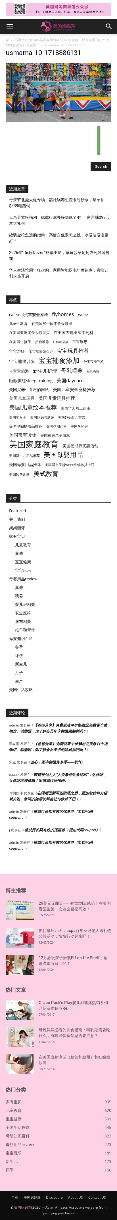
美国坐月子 (17, 417)
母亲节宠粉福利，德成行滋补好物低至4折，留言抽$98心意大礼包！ (59, 220)
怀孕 (19, 655)
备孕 (19, 647)
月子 (19, 672)
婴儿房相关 (25, 604)
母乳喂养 (72, 370)
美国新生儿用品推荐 (24, 455)
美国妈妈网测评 (42, 417)
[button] (10, 26)
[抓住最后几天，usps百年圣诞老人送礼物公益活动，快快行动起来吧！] (20, 938)
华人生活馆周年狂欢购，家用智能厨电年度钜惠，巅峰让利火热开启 (58, 273)
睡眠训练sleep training (31, 380)
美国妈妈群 (32, 1197)
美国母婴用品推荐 (25, 464)
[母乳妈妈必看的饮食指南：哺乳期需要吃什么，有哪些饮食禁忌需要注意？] (20, 1037)
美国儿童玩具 (22, 398)
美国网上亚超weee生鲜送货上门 (69, 465)
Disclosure (54, 1197)
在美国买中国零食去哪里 (52, 323)
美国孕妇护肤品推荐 (25, 426)
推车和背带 (25, 630)
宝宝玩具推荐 (73, 351)
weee (83, 314)
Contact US (97, 1197)
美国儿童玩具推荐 (57, 398)
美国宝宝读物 (22, 435)
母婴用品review (23, 578)
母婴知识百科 (21, 638)
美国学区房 (79, 426)
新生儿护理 (45, 371)
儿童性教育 (18, 323)
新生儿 (21, 664)
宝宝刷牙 (79, 341)
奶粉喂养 (42, 342)
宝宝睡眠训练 (22, 361)
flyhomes (63, 314)
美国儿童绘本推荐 (33, 407)
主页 (14, 1197)
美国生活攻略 (21, 689)
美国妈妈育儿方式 (71, 417)
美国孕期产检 (56, 426)
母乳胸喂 (93, 371)
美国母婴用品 (63, 454)
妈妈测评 (17, 527)
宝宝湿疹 (17, 351)
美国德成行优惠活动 (80, 445)
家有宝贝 (17, 536)
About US (75, 1197)
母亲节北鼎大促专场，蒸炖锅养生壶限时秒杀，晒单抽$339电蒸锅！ (57, 203)
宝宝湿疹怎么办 (41, 351)
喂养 (19, 596)
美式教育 (46, 473)
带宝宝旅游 (19, 371)
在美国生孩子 (20, 341)
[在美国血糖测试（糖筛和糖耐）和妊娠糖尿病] (20, 1064)
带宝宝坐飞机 (93, 362)
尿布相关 (23, 621)
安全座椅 (23, 613)
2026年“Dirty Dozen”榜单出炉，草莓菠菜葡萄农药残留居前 (59, 255)
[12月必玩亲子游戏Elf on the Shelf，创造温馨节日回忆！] (20, 965)
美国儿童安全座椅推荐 (74, 389)
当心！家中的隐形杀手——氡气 (56, 762)
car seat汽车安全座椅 (28, 314)
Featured (17, 510)
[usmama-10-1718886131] (58, 120)
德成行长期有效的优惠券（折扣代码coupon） (62, 829)
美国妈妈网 (22, 1207)
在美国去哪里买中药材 (73, 332)
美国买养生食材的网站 (29, 389)
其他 (19, 553)
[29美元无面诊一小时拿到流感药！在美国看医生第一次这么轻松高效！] (20, 910)
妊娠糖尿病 (60, 342)
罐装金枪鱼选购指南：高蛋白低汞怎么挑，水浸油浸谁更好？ (58, 238)
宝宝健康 (23, 561)
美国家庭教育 (33, 444)
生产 (19, 681)
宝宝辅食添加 (59, 360)
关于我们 (17, 519)
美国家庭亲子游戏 (55, 435)
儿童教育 (23, 544)
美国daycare (70, 380)
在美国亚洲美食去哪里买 (29, 332)
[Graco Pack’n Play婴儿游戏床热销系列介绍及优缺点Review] (20, 1010)
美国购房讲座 (19, 475)
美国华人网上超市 (75, 408)
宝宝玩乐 (23, 570)
